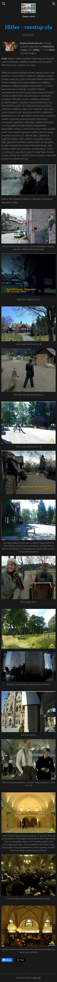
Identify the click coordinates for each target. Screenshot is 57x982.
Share (8, 960)
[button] (4, 3)
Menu (53, 3)
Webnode (37, 977)
